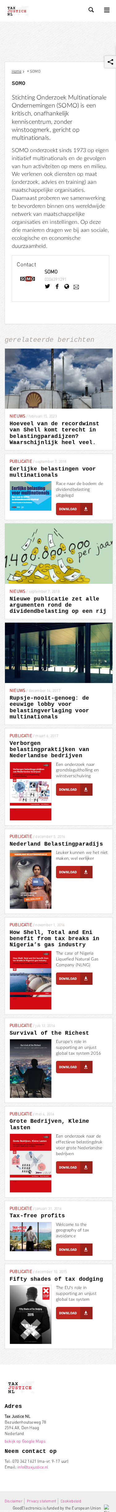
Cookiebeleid (71, 1501)
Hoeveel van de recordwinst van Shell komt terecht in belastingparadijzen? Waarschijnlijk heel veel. (55, 433)
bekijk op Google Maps (25, 1441)
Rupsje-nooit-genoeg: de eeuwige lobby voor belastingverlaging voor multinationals (49, 707)
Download (68, 509)
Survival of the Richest (49, 1033)
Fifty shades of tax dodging (56, 1279)
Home (17, 71)
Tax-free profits (37, 1216)
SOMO (51, 271)
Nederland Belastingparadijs (56, 844)
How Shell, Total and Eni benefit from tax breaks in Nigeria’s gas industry (55, 938)
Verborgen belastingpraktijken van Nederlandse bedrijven (49, 749)
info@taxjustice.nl (32, 1467)
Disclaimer (14, 1501)
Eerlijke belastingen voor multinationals (53, 472)
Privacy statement (41, 1501)
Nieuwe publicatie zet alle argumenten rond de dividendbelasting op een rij (58, 605)
